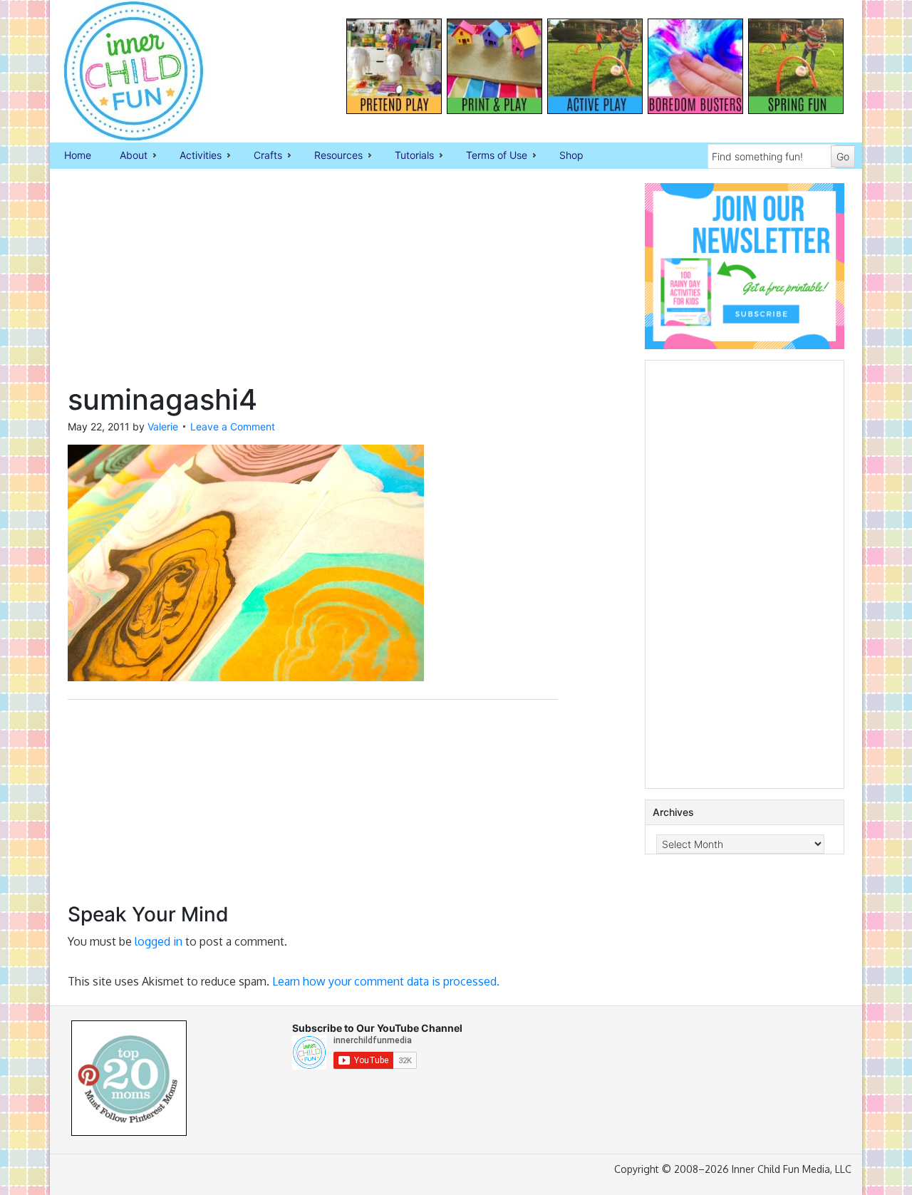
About (126, 156)
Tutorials (407, 156)
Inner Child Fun (121, 71)
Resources (331, 156)
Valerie (162, 426)
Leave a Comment (232, 426)
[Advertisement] (313, 283)
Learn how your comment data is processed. (385, 981)
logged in (158, 941)
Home (77, 155)
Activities (193, 156)
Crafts (260, 156)
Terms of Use (489, 156)
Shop (571, 155)
